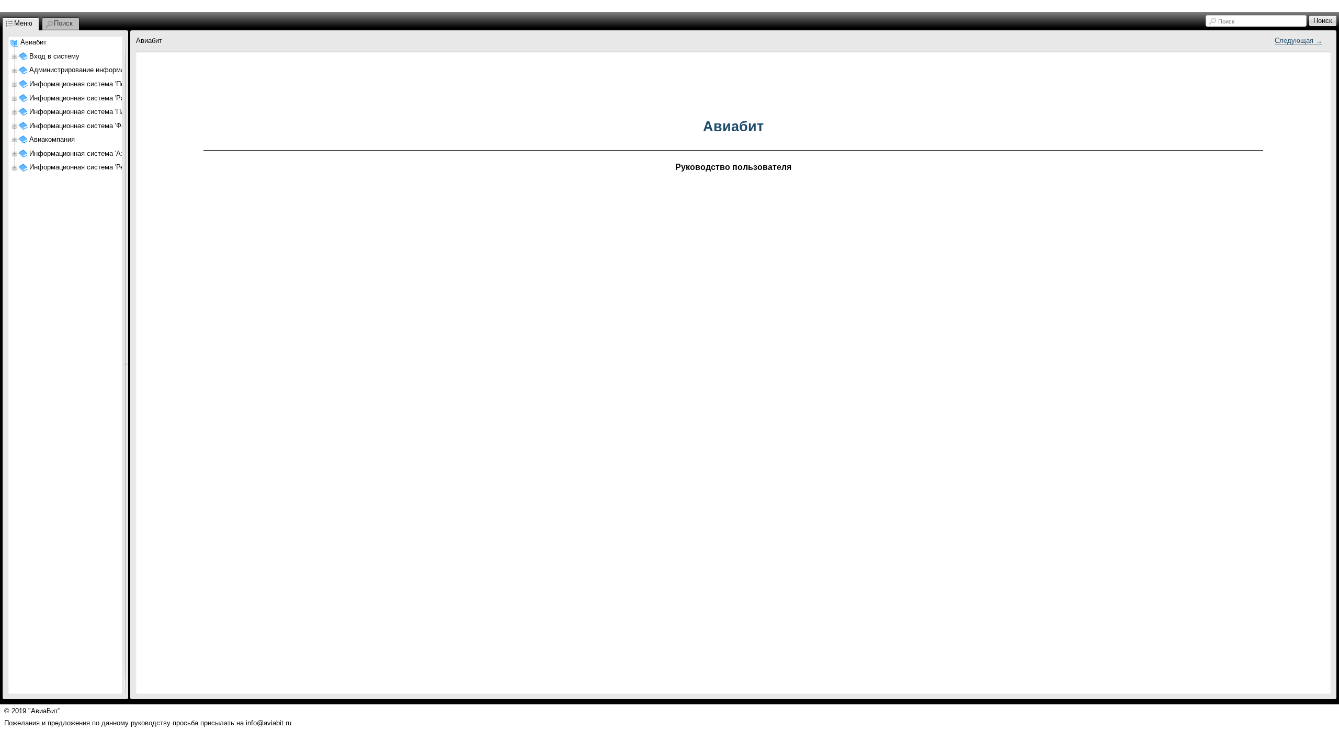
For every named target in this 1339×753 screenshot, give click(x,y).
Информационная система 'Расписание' (92, 98)
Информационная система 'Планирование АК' (101, 112)
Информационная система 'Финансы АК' (92, 126)
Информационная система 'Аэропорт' (88, 153)
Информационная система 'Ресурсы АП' (92, 167)
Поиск (1226, 21)
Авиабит (33, 42)
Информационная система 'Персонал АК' (94, 84)
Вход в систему (54, 56)
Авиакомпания (52, 139)
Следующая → (1298, 40)
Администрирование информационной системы (104, 70)
